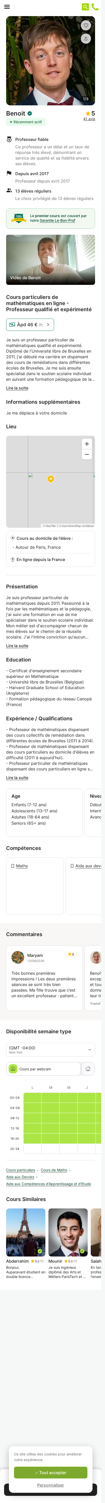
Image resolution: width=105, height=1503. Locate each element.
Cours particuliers (20, 1170)
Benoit (15, 113)
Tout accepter (52, 1472)
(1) (42, 1261)
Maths (22, 865)
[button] (86, 25)
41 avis (89, 119)
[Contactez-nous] (95, 6)
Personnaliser (50, 1485)
